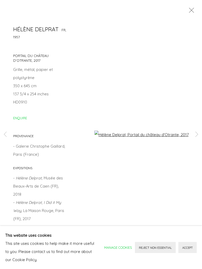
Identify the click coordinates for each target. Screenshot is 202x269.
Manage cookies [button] (118, 247)
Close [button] (190, 12)
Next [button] (196, 134)
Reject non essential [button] (155, 248)
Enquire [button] (20, 118)
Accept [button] (187, 248)
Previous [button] (5, 134)
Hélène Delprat (36, 29)
